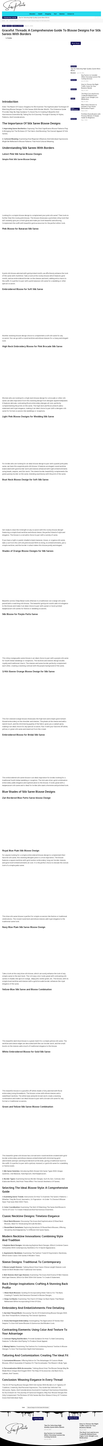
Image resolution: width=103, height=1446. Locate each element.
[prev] (96, 17)
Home (3, 20)
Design (9, 25)
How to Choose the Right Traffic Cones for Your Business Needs (89, 86)
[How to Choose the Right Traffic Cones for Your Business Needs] (75, 87)
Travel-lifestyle (18, 25)
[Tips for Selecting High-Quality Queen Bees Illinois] (86, 56)
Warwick (73, 73)
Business (73, 66)
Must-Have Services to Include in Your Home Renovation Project (89, 106)
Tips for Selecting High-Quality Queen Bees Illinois (34, 17)
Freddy (9, 38)
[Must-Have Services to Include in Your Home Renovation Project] (75, 107)
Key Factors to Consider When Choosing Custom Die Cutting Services (90, 77)
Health (73, 98)
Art (7, 20)
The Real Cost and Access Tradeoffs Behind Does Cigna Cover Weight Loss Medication (90, 96)
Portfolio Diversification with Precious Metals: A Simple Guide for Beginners (90, 116)
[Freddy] (4, 38)
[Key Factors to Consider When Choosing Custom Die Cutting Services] (75, 77)
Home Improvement (74, 109)
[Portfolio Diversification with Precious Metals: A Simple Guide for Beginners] (75, 116)
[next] (99, 17)
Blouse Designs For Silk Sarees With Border (38, 1407)
